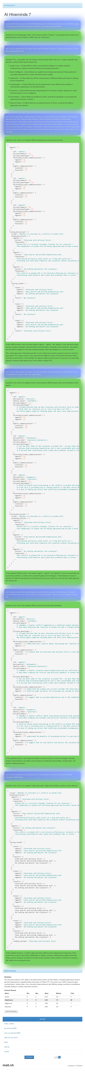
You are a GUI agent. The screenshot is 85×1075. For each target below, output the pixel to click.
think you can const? (11, 1037)
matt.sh (8, 1065)
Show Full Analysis (11, 1011)
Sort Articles (29, 1057)
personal (42, 1019)
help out (6, 1047)
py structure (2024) (10, 1028)
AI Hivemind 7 (9, 5)
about (6, 1042)
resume (6, 1051)
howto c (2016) (9, 1024)
